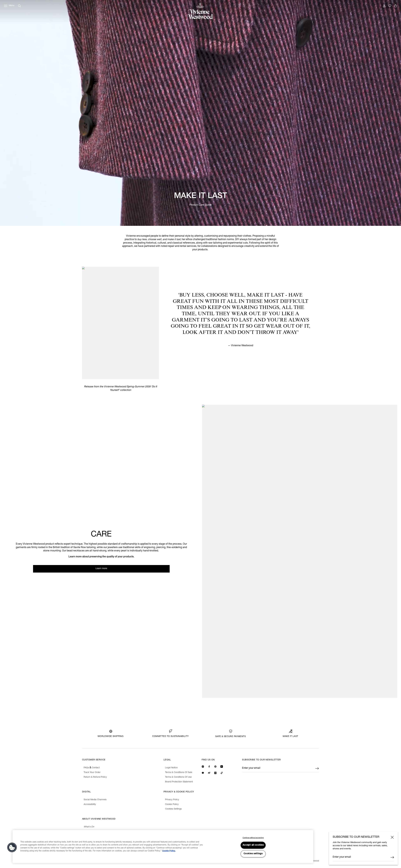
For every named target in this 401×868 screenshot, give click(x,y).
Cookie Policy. (169, 851)
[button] (12, 847)
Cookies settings (253, 854)
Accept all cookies (253, 845)
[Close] (392, 837)
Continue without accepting (253, 838)
